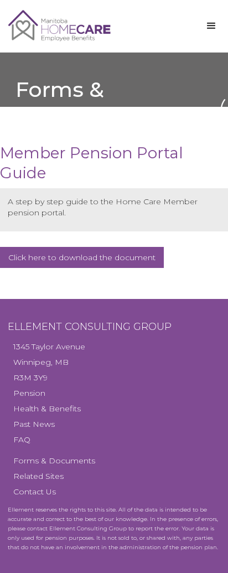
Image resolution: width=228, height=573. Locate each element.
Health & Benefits (47, 409)
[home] (89, 26)
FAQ (21, 440)
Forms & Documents (54, 461)
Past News (34, 424)
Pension (29, 393)
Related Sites (38, 476)
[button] (211, 26)
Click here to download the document (82, 257)
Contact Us (34, 492)
